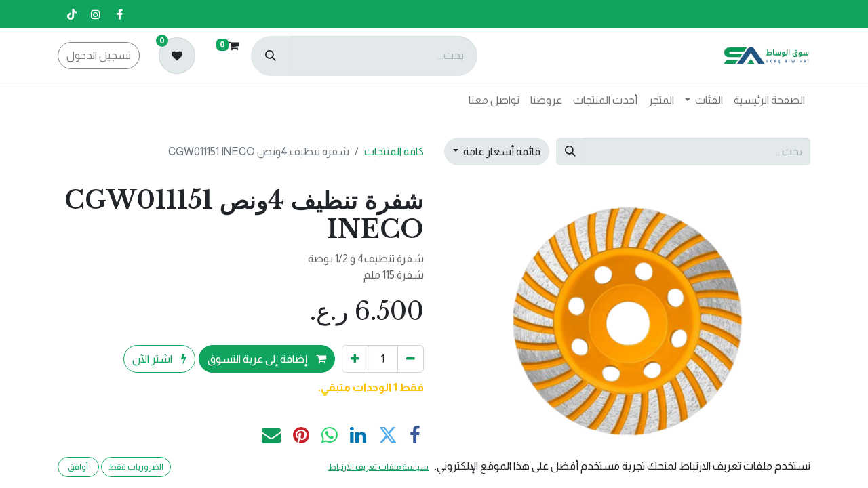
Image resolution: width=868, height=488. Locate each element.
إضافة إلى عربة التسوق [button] (258, 359)
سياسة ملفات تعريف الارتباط (378, 467)
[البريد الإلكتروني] (271, 435)
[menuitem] (769, 100)
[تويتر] (387, 435)
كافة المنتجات (394, 151)
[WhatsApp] (329, 435)
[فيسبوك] (119, 14)
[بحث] (270, 56)
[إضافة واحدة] (355, 358)
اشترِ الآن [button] (153, 359)
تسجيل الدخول (98, 55)
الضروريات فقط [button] (135, 467)
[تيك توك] (72, 14)
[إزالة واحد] (410, 358)
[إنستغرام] (95, 14)
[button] (782, 321)
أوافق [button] (78, 467)
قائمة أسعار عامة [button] (500, 151)
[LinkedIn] (358, 435)
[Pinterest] (301, 435)
